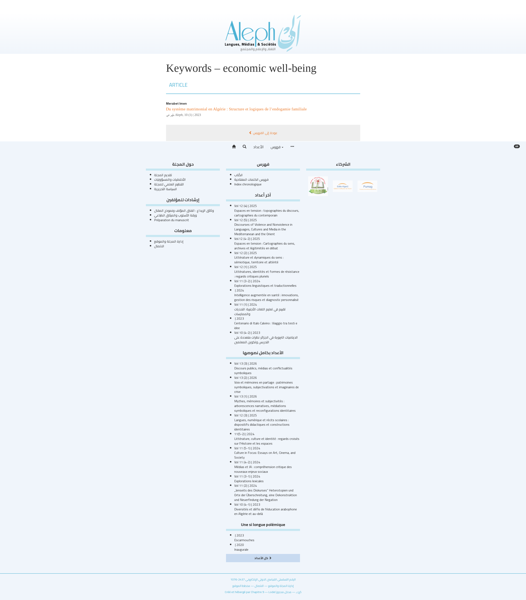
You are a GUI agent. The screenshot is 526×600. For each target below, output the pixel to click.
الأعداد (258, 146)
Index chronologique (248, 184)
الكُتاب (238, 175)
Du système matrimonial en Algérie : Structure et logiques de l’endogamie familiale (236, 109)
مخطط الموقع (241, 585)
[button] (244, 146)
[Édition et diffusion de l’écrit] (343, 186)
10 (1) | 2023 (192, 115)
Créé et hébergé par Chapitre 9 (244, 592)
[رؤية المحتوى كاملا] (292, 146)
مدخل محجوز (283, 592)
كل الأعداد (261, 558)
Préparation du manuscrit (171, 220)
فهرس (276, 146)
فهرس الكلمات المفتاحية (251, 179)
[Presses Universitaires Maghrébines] (367, 186)
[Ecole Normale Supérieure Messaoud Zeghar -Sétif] (318, 186)
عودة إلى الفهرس (264, 133)
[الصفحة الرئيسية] (234, 146)
